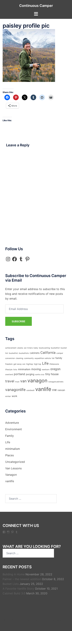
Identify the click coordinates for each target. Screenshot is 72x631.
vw (54, 390)
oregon (55, 369)
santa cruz (39, 374)
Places (9, 455)
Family (9, 435)
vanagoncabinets (55, 382)
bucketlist (55, 348)
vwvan (61, 390)
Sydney (36, 625)
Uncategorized (15, 462)
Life (45, 363)
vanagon (37, 381)
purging (30, 374)
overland (9, 374)
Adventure (12, 422)
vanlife (43, 389)
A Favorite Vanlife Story (18, 588)
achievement (10, 348)
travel (9, 381)
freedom (9, 364)
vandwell (30, 390)
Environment (13, 429)
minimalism (24, 369)
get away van (19, 364)
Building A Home (14, 574)
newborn (45, 369)
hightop (29, 364)
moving (36, 369)
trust (17, 382)
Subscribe (18, 321)
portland (19, 374)
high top (37, 364)
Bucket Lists (11, 584)
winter (8, 396)
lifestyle (8, 369)
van (23, 381)
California (48, 353)
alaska (20, 348)
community (29, 358)
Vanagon (11, 474)
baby (36, 348)
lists (15, 369)
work (14, 396)
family (58, 358)
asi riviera (28, 348)
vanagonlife (15, 389)
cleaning (19, 358)
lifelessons (54, 364)
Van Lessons (13, 468)
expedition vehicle (43, 358)
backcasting (44, 348)
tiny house (52, 374)
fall (53, 358)
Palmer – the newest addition (22, 579)
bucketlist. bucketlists (19, 353)
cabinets (34, 353)
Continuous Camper (36, 6)
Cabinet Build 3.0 (14, 593)
